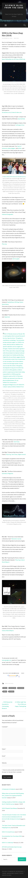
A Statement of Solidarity (8, 789)
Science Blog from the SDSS (14, 6)
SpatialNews (10, 302)
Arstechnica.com (6, 112)
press (5, 691)
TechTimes (16, 441)
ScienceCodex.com (16, 112)
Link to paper (15, 258)
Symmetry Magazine (7, 473)
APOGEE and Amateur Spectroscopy (12, 847)
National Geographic (7, 214)
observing (12, 688)
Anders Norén (6, 875)
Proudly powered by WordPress (12, 871)
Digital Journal (22, 454)
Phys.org (4, 244)
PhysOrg (8, 454)
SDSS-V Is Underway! (7, 842)
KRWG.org (22, 59)
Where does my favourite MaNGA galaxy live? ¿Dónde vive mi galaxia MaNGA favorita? (13, 795)
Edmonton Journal (16, 538)
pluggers (21, 688)
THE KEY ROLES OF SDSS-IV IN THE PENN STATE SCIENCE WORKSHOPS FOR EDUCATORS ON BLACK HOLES (14, 817)
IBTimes (16, 59)
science (11, 691)
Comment (5, 726)
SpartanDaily (21, 118)
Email (4, 756)
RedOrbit (7, 317)
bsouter (16, 38)
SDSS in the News (9, 683)
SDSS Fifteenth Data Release (9, 808)
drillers (20, 148)
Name (4, 749)
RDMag (17, 302)
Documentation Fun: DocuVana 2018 (12, 836)
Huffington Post (19, 125)
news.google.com (6, 660)
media (5, 688)
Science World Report (8, 630)
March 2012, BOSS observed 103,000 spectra (15, 176)
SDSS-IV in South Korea (8, 832)
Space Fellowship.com (8, 59)
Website (4, 763)
